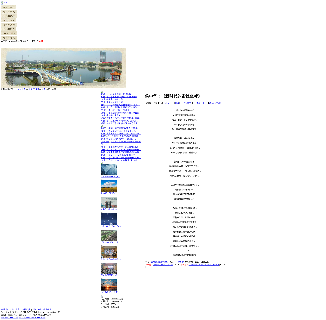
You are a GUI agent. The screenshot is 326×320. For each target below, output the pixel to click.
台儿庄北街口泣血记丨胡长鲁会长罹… (123, 150)
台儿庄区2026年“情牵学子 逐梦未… (122, 121)
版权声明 (37, 309)
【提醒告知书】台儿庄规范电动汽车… (123, 158)
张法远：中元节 (113, 115)
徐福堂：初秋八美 (114, 99)
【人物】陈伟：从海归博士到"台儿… (123, 160)
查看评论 (200, 103)
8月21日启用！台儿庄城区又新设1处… (123, 136)
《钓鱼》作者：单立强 (163, 264)
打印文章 (188, 103)
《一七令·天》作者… (110, 292)
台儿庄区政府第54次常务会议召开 (121, 97)
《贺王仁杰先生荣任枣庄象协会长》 (122, 147)
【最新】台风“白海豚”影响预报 (120, 155)
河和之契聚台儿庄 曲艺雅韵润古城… (123, 105)
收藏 (177, 103)
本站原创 (180, 262)
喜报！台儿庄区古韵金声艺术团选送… (123, 118)
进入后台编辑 (215, 103)
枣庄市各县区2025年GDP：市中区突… (123, 133)
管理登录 (47, 309)
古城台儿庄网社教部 (160, 262)
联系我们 (5, 309)
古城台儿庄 (20, 89)
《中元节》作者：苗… (111, 226)
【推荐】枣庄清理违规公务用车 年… (123, 128)
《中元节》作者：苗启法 (117, 110)
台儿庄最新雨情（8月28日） (119, 94)
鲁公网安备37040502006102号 (32, 317)
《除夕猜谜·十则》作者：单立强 (121, 131)
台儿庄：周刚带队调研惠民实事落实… (123, 107)
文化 (44, 89)
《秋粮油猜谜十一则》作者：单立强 (122, 113)
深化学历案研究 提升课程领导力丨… (123, 123)
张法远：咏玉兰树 (114, 102)
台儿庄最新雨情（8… (110, 176)
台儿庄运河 (34, 89)
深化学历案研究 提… (110, 275)
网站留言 (16, 309)
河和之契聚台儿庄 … (110, 209)
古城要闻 (105, 141)
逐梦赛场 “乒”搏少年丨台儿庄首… (121, 139)
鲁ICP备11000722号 (9, 317)
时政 (103, 94)
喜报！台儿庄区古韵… (111, 259)
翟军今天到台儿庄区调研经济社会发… (123, 152)
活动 (103, 105)
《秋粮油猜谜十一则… (111, 242)
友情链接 (26, 309)
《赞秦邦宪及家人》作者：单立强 (204, 264)
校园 (103, 123)
